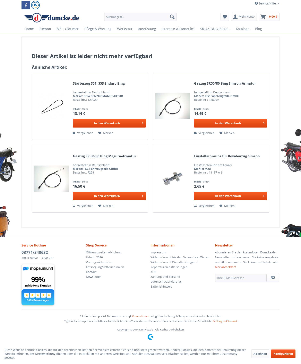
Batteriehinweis (161, 286)
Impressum (158, 252)
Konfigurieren (283, 354)
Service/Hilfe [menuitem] (267, 3)
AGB (153, 272)
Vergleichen (84, 133)
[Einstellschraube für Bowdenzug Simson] (172, 178)
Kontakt (91, 272)
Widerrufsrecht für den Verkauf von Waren (179, 257)
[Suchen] (172, 17)
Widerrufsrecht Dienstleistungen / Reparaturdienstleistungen (173, 264)
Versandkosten (140, 316)
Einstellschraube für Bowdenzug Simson (227, 156)
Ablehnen (260, 354)
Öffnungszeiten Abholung (103, 252)
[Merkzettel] (225, 17)
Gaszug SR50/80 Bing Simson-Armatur (225, 83)
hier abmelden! (225, 267)
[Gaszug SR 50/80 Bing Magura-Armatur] (51, 178)
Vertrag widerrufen (99, 262)
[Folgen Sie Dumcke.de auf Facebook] (26, 5)
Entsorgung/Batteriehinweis (105, 267)
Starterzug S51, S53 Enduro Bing (99, 83)
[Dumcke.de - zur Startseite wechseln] (52, 18)
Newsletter (93, 277)
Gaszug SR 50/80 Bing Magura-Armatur (104, 156)
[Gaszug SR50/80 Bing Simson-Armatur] (172, 106)
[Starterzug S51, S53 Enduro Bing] (51, 106)
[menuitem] (140, 19)
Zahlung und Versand (165, 277)
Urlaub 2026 (94, 257)
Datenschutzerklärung (165, 281)
